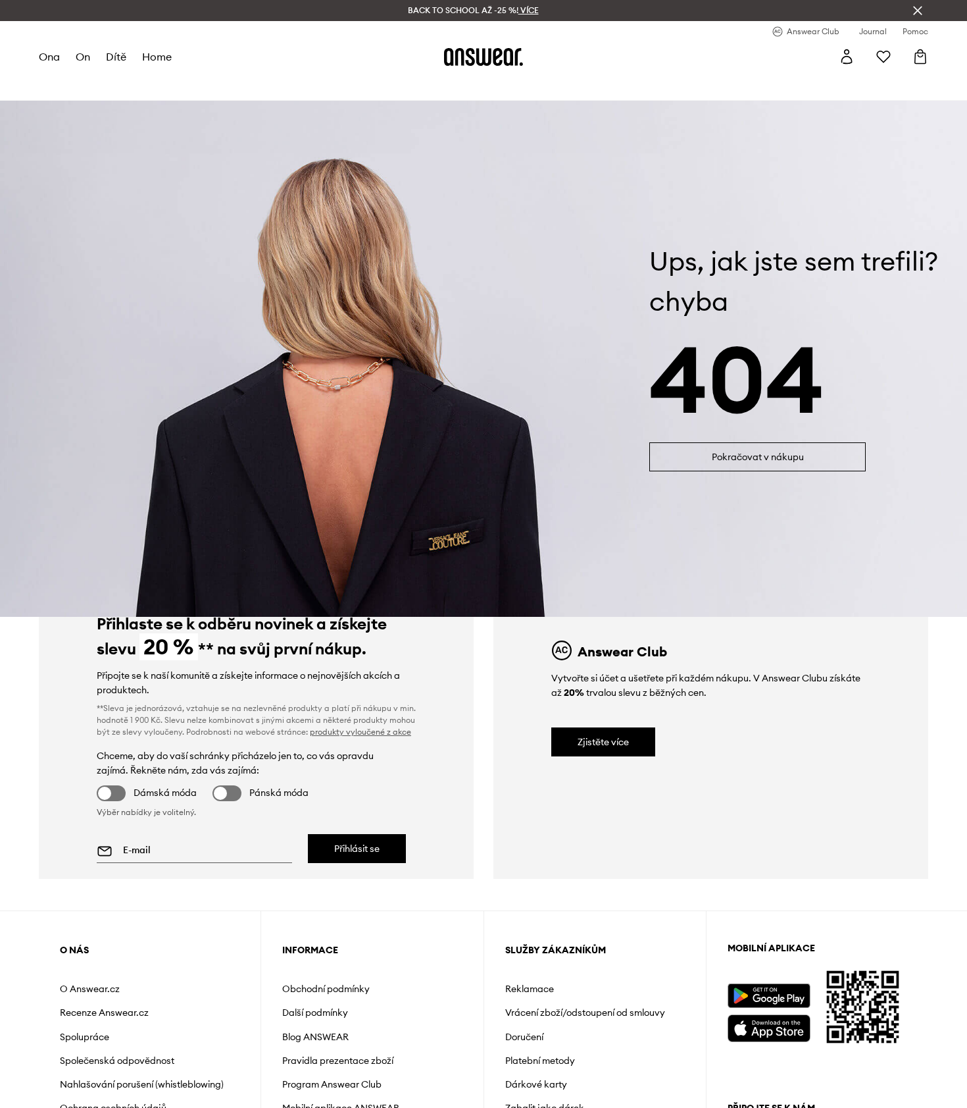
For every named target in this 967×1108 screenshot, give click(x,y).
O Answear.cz (90, 989)
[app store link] (769, 1027)
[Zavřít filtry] (917, 10)
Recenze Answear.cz (104, 1012)
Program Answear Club (332, 1084)
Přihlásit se (357, 849)
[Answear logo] (483, 56)
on (83, 56)
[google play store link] (769, 996)
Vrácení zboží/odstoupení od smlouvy (585, 1012)
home (157, 56)
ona (49, 56)
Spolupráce (84, 1037)
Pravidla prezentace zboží (337, 1061)
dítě (116, 56)
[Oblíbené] (883, 57)
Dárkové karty (536, 1084)
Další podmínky (315, 1012)
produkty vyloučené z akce (360, 732)
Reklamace (529, 989)
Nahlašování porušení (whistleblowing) (142, 1084)
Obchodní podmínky (326, 989)
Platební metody (540, 1061)
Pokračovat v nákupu (758, 457)
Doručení (524, 1037)
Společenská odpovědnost (117, 1061)
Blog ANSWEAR (315, 1037)
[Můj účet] (847, 57)
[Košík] (920, 57)
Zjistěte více (603, 742)
